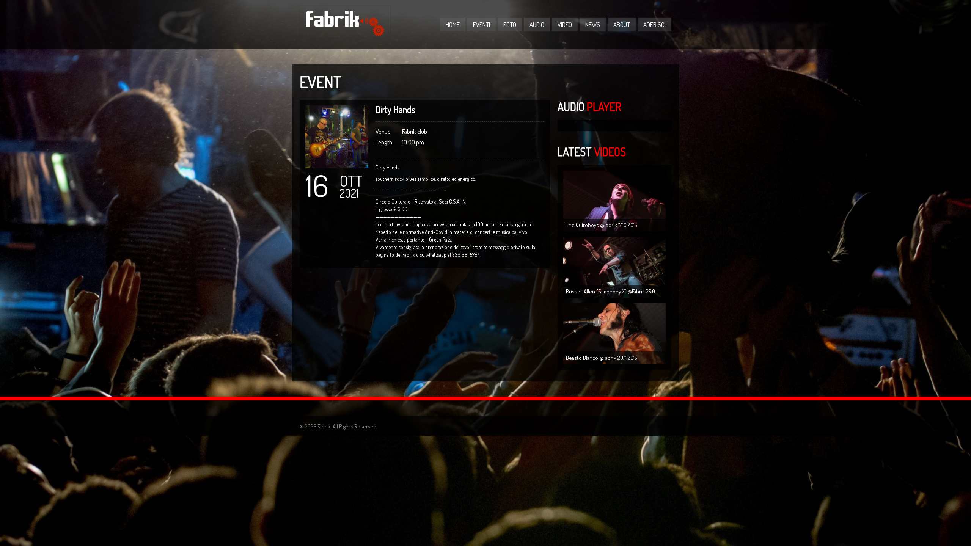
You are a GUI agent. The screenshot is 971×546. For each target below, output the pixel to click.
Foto (509, 24)
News (592, 24)
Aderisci (654, 24)
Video (565, 24)
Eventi (481, 24)
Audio (536, 24)
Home (453, 24)
